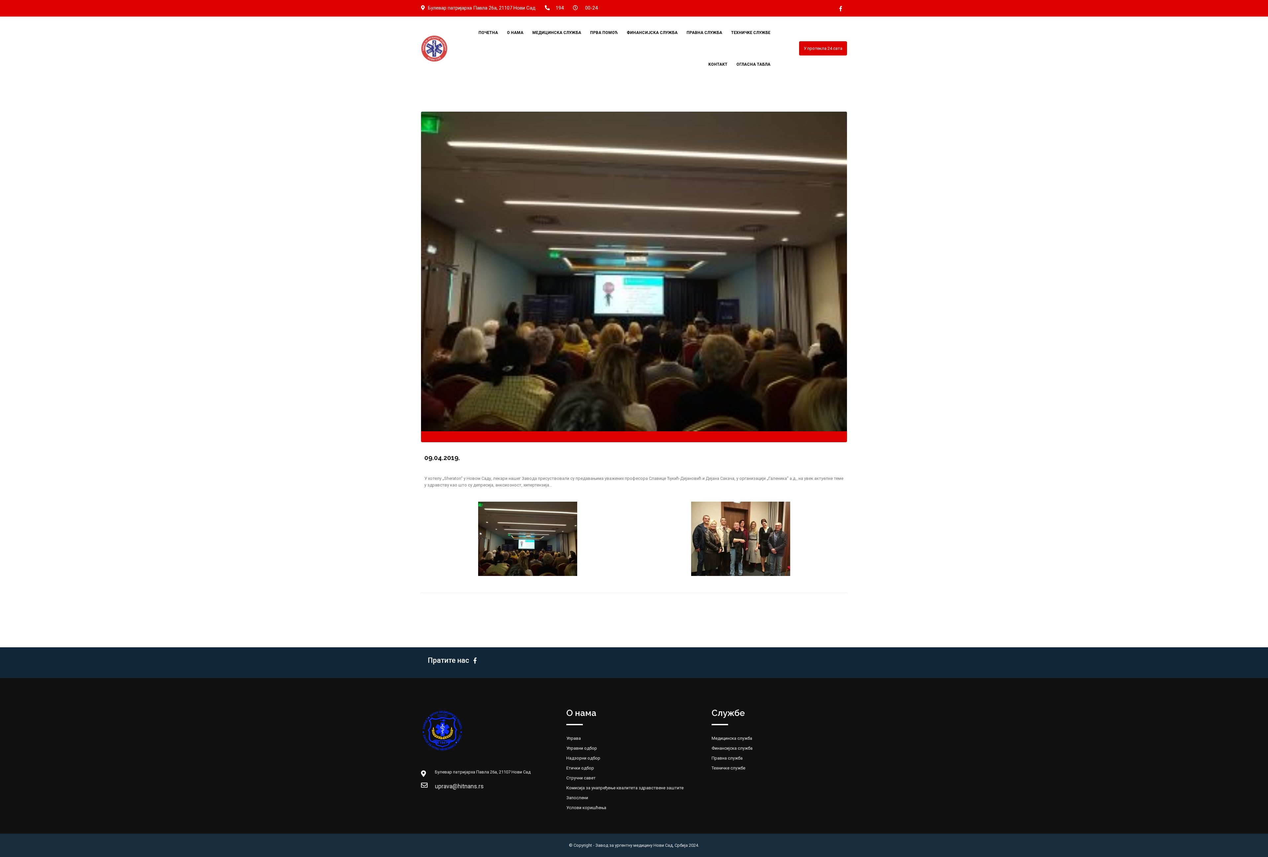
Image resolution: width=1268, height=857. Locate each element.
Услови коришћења (586, 807)
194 (560, 8)
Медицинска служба (732, 738)
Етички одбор (580, 768)
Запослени (577, 797)
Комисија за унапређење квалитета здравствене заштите (625, 787)
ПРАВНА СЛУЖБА (704, 32)
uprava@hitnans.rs (441, 786)
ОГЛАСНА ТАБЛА (753, 64)
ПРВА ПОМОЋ (604, 32)
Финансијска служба (732, 748)
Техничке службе (728, 768)
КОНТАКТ (717, 64)
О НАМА (515, 32)
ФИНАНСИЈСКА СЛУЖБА (652, 32)
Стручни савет (581, 777)
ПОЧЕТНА (488, 32)
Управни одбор (581, 748)
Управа (573, 738)
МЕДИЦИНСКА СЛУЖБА (556, 32)
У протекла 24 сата (823, 48)
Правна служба (727, 758)
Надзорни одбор (583, 758)
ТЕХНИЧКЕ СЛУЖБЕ (750, 32)
